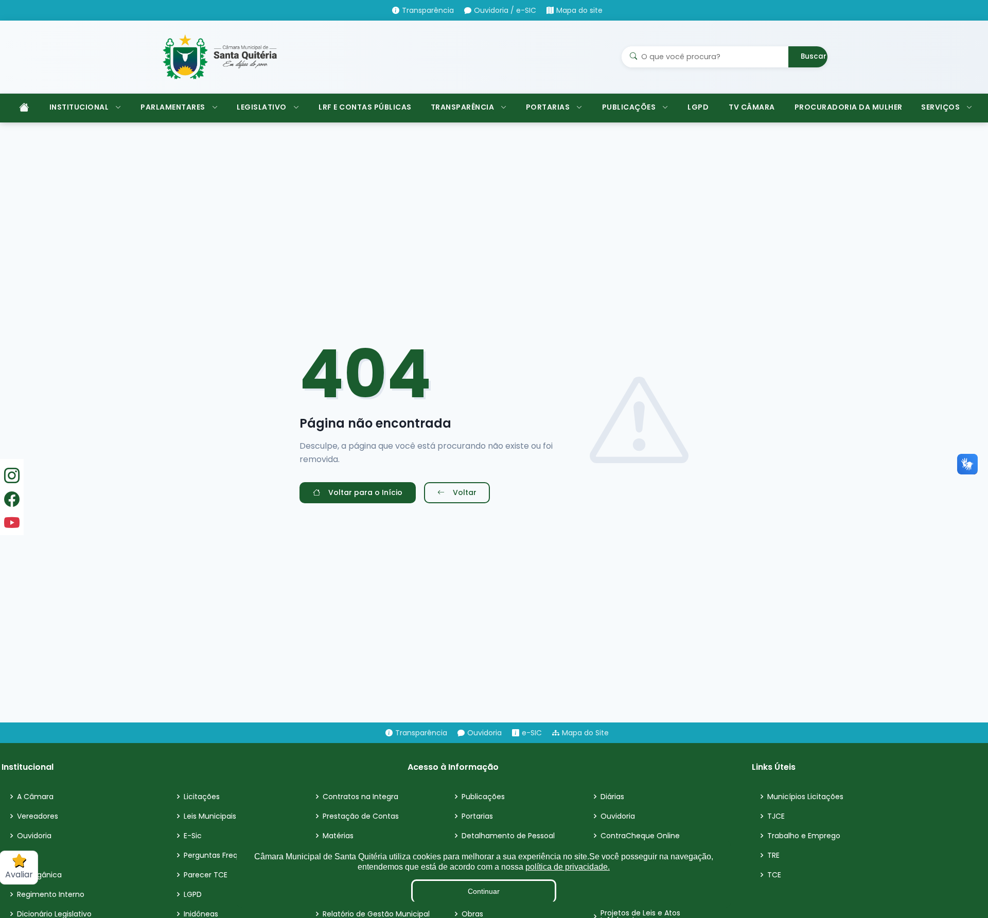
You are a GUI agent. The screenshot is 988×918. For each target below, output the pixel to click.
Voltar (465, 492)
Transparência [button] (463, 107)
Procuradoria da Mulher (849, 107)
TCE (774, 874)
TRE (773, 855)
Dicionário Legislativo (54, 913)
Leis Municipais (210, 816)
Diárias (612, 796)
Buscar (813, 56)
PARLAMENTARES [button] (172, 107)
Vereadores (37, 816)
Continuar (484, 891)
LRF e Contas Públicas (365, 107)
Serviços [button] (940, 107)
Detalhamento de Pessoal (508, 835)
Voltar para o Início (365, 492)
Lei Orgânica (39, 874)
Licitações (202, 796)
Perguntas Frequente (221, 855)
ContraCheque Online (640, 835)
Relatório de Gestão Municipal (376, 913)
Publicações (483, 796)
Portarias (477, 816)
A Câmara (35, 796)
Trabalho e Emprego (803, 835)
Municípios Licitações (805, 796)
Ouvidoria (34, 835)
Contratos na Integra (360, 796)
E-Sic (193, 835)
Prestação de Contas (361, 816)
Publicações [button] (629, 107)
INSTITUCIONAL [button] (79, 107)
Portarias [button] (548, 107)
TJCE (776, 816)
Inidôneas (201, 913)
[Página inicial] (22, 108)
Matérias (338, 835)
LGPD (698, 107)
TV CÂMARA (752, 107)
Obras (472, 913)
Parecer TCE (205, 874)
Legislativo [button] (262, 107)
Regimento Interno (50, 894)
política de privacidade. (567, 866)
